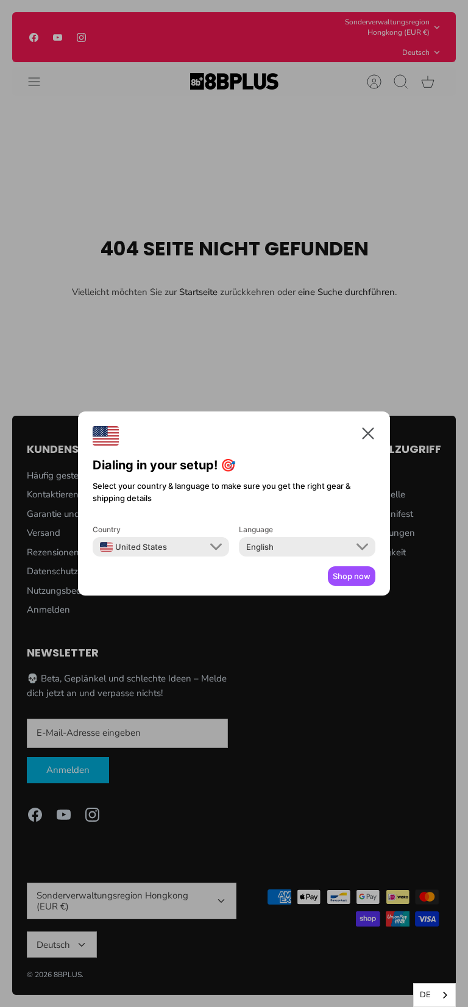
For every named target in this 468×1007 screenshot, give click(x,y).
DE (425, 994)
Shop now (351, 576)
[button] (368, 435)
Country (107, 529)
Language (256, 529)
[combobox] (434, 995)
